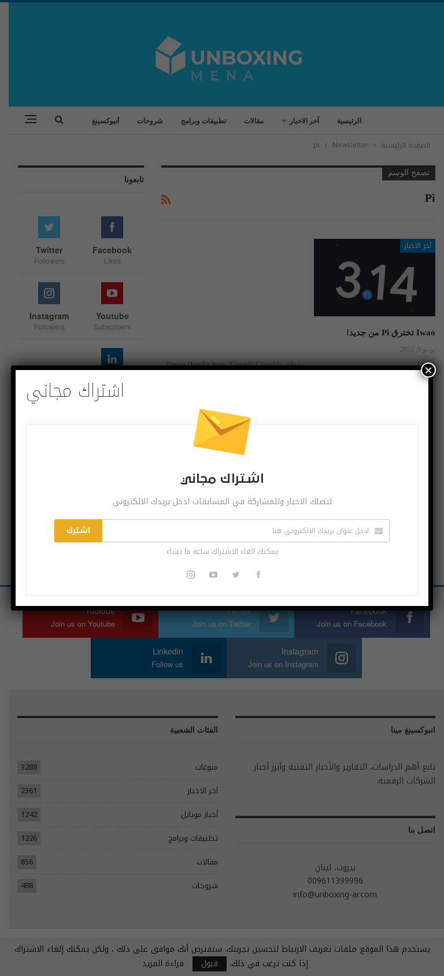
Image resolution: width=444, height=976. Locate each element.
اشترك (78, 530)
